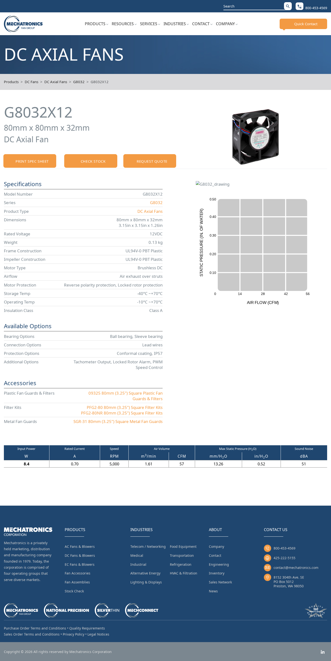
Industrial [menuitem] (138, 564)
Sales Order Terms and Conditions (32, 634)
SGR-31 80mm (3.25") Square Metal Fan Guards (118, 421)
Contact (201, 23)
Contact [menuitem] (215, 555)
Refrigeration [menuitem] (180, 564)
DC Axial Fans (55, 81)
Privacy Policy (73, 634)
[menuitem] (96, 23)
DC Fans (31, 81)
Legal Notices (98, 634)
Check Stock (93, 161)
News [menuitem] (213, 591)
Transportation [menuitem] (182, 555)
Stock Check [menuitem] (74, 591)
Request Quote (152, 161)
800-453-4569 (284, 548)
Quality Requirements (87, 628)
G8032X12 (100, 81)
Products (95, 23)
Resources (123, 23)
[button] (288, 6)
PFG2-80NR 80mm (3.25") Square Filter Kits (122, 413)
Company (225, 23)
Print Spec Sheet (32, 161)
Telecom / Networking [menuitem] (148, 546)
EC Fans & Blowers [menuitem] (80, 564)
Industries (175, 23)
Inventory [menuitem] (216, 573)
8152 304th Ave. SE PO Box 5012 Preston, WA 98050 (289, 581)
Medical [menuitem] (136, 555)
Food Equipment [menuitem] (183, 546)
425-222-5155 (284, 558)
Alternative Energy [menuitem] (145, 573)
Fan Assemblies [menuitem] (77, 582)
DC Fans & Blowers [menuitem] (80, 555)
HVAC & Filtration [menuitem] (183, 573)
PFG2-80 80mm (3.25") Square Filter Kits (125, 407)
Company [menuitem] (216, 546)
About (215, 529)
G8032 (79, 81)
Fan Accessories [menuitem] (77, 573)
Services (148, 23)
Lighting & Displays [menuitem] (146, 582)
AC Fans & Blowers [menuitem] (80, 546)
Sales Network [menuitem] (220, 582)
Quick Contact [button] (305, 23)
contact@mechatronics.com (296, 567)
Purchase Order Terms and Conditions (35, 628)
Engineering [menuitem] (219, 564)
